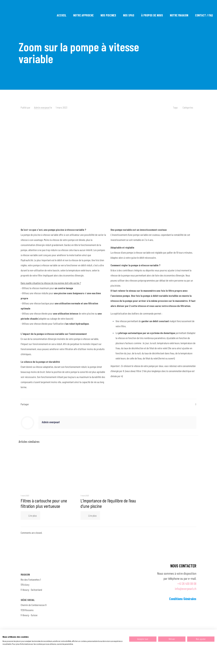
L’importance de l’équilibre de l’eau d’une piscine (108, 503)
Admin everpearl (42, 107)
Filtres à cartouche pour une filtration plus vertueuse (44, 503)
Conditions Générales (182, 599)
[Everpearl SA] (26, 15)
